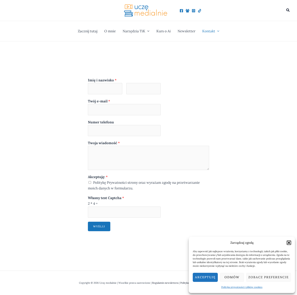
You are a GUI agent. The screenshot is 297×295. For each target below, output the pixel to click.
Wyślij (99, 226)
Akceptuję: (98, 177)
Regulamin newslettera (165, 282)
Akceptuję (205, 277)
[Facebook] (181, 11)
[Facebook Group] (187, 11)
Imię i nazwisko (102, 80)
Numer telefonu (101, 122)
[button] (289, 243)
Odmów (231, 277)
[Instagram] (193, 11)
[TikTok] (199, 11)
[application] (147, 31)
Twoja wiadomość (104, 143)
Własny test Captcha (106, 198)
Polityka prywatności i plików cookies (241, 287)
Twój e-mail (99, 101)
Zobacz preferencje (268, 277)
